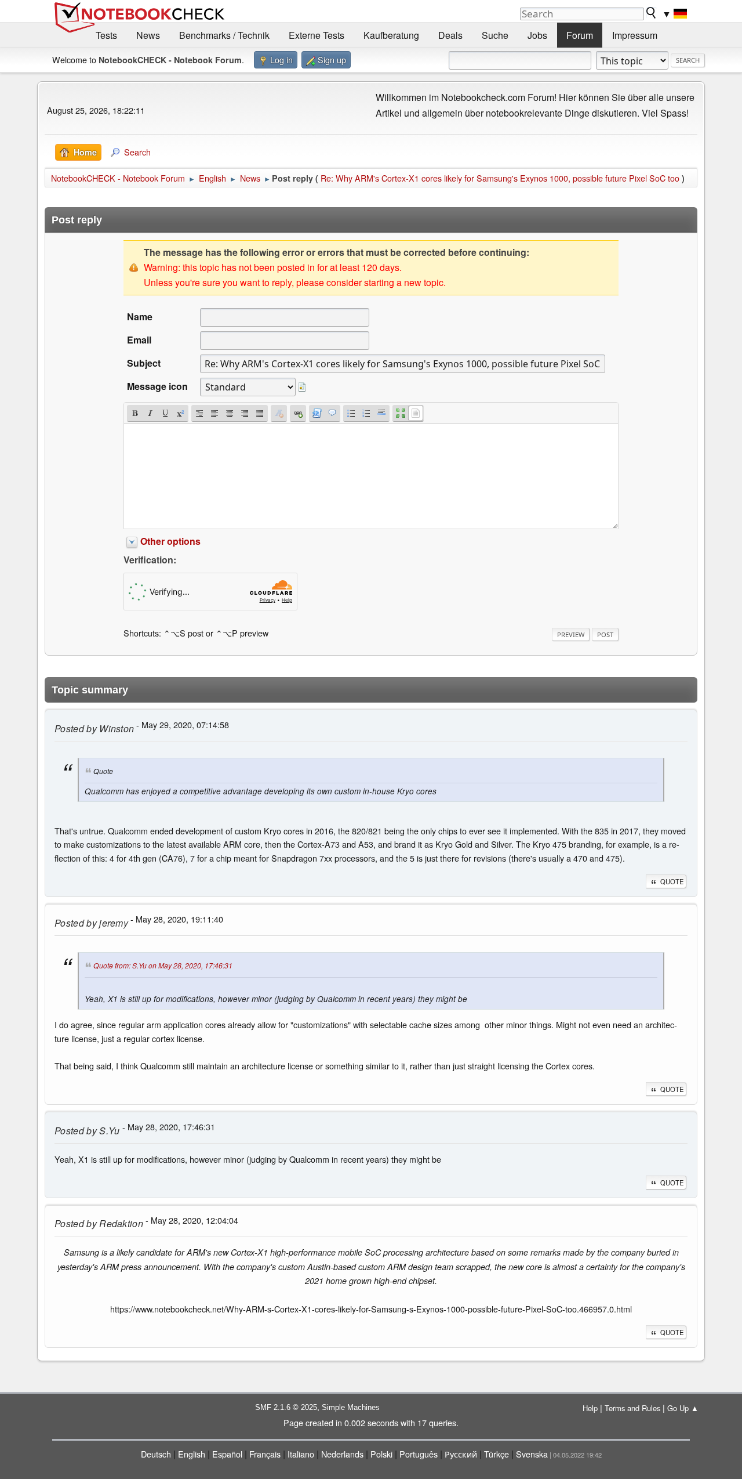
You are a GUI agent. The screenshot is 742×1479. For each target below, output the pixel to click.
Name (139, 316)
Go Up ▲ (683, 1407)
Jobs (537, 35)
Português (418, 1454)
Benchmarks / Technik (224, 35)
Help (590, 1407)
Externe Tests (316, 35)
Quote (671, 881)
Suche (495, 35)
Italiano (301, 1454)
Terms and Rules (632, 1407)
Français (265, 1454)
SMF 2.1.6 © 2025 (286, 1407)
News (148, 35)
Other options (170, 541)
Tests (106, 35)
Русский (461, 1454)
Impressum (634, 35)
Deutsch (156, 1454)
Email (139, 339)
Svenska (532, 1454)
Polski (381, 1454)
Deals (450, 35)
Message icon (157, 386)
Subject (144, 363)
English (191, 1454)
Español (227, 1454)
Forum (579, 35)
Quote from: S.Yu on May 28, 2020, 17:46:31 (162, 966)
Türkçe (496, 1454)
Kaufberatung (391, 35)
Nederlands (342, 1454)
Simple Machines (351, 1407)
